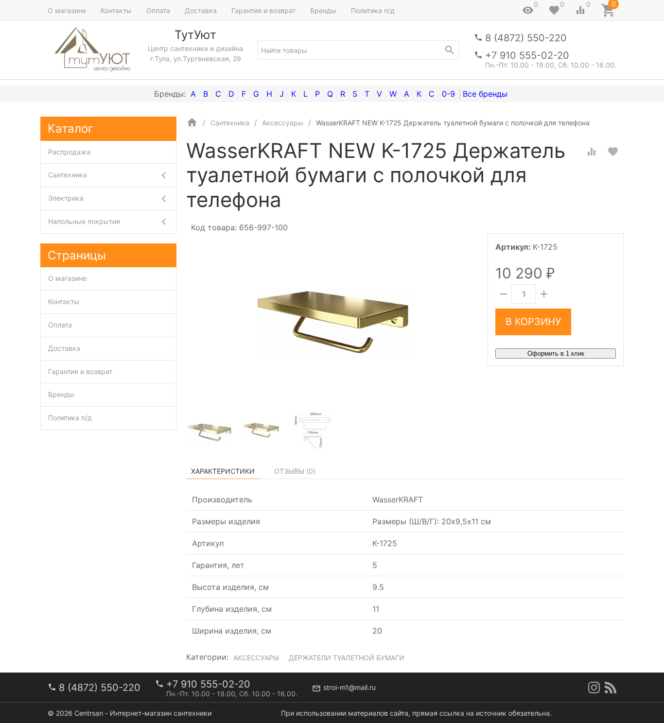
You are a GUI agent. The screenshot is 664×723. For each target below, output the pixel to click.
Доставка (201, 10)
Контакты (116, 10)
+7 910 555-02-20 (527, 55)
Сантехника (67, 175)
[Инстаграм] (594, 687)
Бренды (323, 10)
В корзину (533, 321)
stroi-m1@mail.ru (349, 687)
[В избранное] (613, 151)
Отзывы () (294, 471)
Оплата (158, 10)
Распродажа (69, 152)
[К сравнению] (591, 151)
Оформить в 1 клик (555, 353)
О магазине (67, 10)
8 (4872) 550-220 (526, 38)
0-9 (448, 94)
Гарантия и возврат (263, 10)
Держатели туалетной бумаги (346, 658)
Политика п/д (373, 10)
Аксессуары (256, 658)
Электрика (66, 198)
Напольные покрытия (84, 221)
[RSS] (610, 687)
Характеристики (223, 471)
